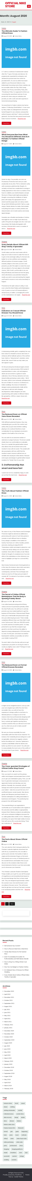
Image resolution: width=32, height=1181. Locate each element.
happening (24, 1131)
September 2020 (9, 1040)
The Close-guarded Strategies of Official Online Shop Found (16, 767)
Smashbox (13, 1152)
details (23, 1117)
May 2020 (7, 1052)
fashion (19, 1121)
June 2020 (7, 1049)
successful (6, 1156)
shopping (6, 1149)
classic (5, 1107)
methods (24, 1135)
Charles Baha (17, 36)
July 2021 (7, 1009)
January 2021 (8, 1027)
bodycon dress (8, 1103)
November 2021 (9, 997)
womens (14, 1159)
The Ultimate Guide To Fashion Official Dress (14, 32)
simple (5, 1152)
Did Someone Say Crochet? (12, 946)
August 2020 (8, 1043)
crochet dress (20, 1114)
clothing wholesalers (9, 1110)
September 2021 (9, 1003)
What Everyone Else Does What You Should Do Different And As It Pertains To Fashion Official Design (15, 137)
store (20, 1152)
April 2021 (7, 1018)
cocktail (20, 1110)
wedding (6, 1159)
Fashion (4, 28)
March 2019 (8, 1085)
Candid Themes (18, 1177)
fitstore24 (20, 1128)
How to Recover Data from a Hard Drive (16, 949)
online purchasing (8, 1142)
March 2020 (8, 1058)
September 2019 (9, 1073)
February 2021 (8, 1025)
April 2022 (7, 994)
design (16, 1117)
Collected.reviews (8, 1114)
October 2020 (8, 1037)
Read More (6, 123)
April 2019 (7, 1082)
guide (17, 1131)
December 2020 (9, 1031)
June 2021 (7, 1012)
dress (5, 1121)
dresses (12, 1121)
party (5, 1145)
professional (13, 1145)
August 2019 (8, 1076)
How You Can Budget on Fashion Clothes (16, 967)
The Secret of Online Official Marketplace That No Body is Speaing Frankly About (14, 596)
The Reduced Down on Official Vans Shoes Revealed (14, 415)
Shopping (4, 241)
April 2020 (7, 1055)
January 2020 (8, 1064)
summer (14, 1156)
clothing (12, 1107)
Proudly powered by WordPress (12, 1175)
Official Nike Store (15, 4)
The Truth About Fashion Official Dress (15, 492)
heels (5, 1135)
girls (11, 1131)
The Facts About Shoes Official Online (14, 840)
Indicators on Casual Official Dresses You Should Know (14, 312)
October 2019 (8, 1070)
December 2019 (9, 1067)
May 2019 (7, 1079)
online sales (19, 1142)
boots (16, 1103)
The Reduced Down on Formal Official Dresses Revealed (14, 666)
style (26, 1152)
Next (12, 904)
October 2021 (8, 1000)
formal (5, 1131)
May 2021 (7, 1015)
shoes (21, 1145)
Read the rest (22, 118)
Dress (3, 308)
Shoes (3, 411)
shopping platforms (17, 1149)
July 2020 (7, 1046)
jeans (11, 1135)
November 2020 (9, 1034)
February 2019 (8, 1088)
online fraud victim (22, 1138)
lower (17, 1135)
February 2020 (8, 1061)
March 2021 (8, 1021)
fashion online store (9, 1124)
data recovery (8, 1117)
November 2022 (9, 991)
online (12, 1138)
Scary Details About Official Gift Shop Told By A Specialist (15, 245)
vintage (22, 1156)
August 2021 (8, 1006)
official (5, 1138)
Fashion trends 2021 (9, 1128)
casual (23, 1103)
